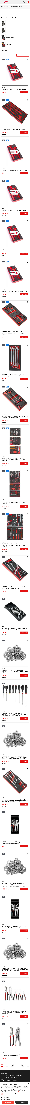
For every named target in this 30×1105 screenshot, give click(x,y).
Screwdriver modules (10, 37)
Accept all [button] (8, 1102)
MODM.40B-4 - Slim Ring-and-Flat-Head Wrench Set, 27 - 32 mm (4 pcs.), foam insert (14, 375)
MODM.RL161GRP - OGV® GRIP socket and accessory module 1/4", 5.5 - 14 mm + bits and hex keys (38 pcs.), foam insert (15, 969)
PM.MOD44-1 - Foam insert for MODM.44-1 (14, 210)
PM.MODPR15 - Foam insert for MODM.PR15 (14, 291)
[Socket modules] (3, 30)
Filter (5, 55)
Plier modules (8, 44)
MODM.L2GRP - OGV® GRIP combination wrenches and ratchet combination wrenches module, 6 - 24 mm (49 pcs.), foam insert (14, 757)
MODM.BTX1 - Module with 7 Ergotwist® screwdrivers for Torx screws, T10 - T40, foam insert (15, 671)
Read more (20, 1091)
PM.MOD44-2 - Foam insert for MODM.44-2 (14, 251)
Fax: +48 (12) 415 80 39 (11, 1077)
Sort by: (18, 55)
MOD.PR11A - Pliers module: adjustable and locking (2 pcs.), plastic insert (14, 842)
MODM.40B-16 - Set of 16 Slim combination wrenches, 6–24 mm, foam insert (14, 587)
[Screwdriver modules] (3, 37)
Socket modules (9, 30)
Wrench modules (9, 23)
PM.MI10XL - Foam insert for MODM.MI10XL (14, 170)
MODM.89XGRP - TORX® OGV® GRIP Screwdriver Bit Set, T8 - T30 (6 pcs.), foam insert (14, 333)
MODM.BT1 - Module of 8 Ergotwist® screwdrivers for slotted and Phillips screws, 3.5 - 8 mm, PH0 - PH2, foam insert (14, 714)
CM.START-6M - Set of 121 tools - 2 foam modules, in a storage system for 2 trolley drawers (13, 545)
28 (22, 1065)
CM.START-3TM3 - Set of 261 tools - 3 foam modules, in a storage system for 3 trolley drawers (14, 459)
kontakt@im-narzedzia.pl (11, 1080)
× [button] (28, 1083)
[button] (15, 1099)
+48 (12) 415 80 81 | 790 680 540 (13, 1075)
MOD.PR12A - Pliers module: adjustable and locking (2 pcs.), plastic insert (14, 1054)
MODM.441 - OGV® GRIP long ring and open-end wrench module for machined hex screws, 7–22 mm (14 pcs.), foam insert (15, 800)
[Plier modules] (3, 44)
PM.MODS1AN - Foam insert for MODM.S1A (14, 129)
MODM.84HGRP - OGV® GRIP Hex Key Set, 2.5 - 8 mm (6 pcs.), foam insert (15, 417)
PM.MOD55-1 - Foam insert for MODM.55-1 (14, 89)
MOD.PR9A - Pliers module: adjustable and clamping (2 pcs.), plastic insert (14, 927)
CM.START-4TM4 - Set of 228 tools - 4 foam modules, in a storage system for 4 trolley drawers (14, 502)
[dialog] (15, 1093)
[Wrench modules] (3, 23)
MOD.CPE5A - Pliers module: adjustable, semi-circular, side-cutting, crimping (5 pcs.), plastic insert (15, 1012)
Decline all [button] (21, 1102)
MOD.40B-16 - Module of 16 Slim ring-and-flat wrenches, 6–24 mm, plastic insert (14, 629)
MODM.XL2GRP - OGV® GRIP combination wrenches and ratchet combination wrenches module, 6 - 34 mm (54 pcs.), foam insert (14, 885)
